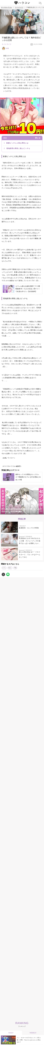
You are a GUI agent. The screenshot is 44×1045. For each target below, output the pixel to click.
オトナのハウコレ (6, 7)
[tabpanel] (22, 501)
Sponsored (21, 536)
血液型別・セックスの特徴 (29, 528)
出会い (10, 567)
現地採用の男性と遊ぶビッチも (18, 148)
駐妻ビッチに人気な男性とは (17, 143)
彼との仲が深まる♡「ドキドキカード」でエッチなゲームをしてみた (29, 554)
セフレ (4, 567)
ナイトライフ (19, 7)
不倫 (15, 567)
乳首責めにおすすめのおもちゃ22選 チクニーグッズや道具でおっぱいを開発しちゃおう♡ (29, 541)
